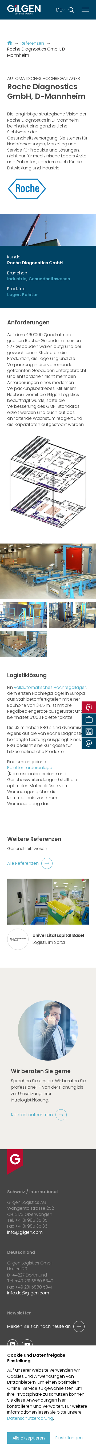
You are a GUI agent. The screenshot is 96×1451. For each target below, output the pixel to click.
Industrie (16, 279)
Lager (13, 295)
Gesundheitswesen (49, 279)
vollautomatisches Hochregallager (50, 687)
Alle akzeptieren (29, 1438)
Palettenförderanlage (29, 768)
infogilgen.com (25, 1232)
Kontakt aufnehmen (32, 1115)
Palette (30, 295)
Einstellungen (69, 1438)
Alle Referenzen (23, 863)
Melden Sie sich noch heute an (39, 1326)
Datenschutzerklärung (30, 1418)
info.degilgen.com (28, 1293)
